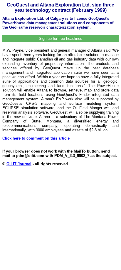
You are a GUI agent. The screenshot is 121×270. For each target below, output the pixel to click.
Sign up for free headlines (60, 38)
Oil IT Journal (18, 164)
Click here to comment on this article (36, 138)
